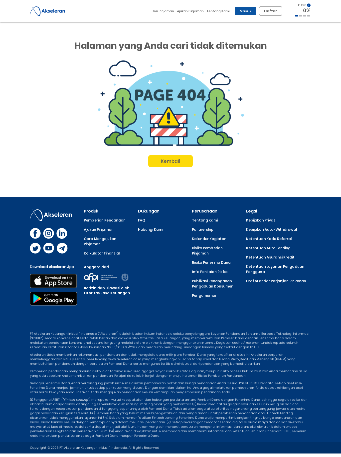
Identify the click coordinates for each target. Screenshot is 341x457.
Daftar (270, 11)
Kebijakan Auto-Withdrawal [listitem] (271, 229)
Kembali (170, 161)
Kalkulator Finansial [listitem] (102, 253)
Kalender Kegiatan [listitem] (209, 238)
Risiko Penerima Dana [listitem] (211, 262)
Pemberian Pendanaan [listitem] (105, 220)
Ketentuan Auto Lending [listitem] (268, 248)
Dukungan (149, 211)
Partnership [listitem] (202, 229)
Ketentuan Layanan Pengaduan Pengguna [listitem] (275, 269)
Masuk (246, 11)
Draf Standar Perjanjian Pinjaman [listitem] (276, 281)
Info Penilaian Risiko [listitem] (210, 271)
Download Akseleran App (52, 266)
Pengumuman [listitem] (204, 295)
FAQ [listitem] (141, 220)
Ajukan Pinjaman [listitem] (99, 229)
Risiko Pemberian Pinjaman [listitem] (207, 251)
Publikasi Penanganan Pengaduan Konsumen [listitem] (212, 283)
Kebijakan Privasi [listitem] (261, 220)
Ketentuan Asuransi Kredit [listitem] (270, 257)
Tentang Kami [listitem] (205, 220)
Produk (91, 211)
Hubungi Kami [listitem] (150, 229)
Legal (251, 211)
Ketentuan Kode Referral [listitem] (269, 238)
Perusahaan (204, 211)
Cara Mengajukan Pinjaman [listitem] (100, 241)
